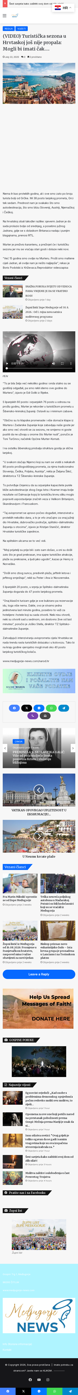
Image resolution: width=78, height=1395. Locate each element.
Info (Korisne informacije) (17, 1344)
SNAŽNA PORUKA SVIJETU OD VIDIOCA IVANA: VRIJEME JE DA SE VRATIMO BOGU (48, 291)
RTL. (31, 235)
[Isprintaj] (45, 715)
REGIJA (9, 28)
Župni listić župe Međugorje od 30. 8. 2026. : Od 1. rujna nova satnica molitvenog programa (47, 312)
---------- (59, 1370)
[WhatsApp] (51, 708)
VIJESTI (21, 28)
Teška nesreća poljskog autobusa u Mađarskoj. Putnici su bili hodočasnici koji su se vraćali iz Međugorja (57, 903)
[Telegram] (63, 708)
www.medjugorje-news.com (18, 1290)
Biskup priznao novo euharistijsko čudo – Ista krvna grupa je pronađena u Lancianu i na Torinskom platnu (57, 950)
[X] (26, 708)
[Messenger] (39, 708)
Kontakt (7, 1349)
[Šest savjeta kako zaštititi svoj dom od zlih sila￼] (13, 1162)
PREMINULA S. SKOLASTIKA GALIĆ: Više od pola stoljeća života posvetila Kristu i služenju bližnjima (39, 757)
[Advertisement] (39, 147)
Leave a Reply (39, 974)
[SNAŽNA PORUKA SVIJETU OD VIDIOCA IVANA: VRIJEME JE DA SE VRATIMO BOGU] (13, 290)
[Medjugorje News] (14, 15)
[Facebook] (14, 708)
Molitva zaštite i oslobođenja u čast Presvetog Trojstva (40, 3)
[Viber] (32, 715)
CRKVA (18, 741)
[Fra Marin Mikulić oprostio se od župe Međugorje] (20, 883)
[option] (39, 748)
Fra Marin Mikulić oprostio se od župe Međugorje (20, 898)
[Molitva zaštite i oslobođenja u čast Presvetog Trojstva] (13, 1178)
